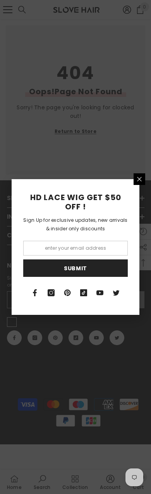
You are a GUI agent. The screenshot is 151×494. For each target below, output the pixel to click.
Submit (75, 268)
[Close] (139, 179)
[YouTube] (100, 293)
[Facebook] (35, 293)
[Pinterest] (67, 293)
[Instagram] (51, 293)
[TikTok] (84, 293)
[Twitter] (116, 293)
